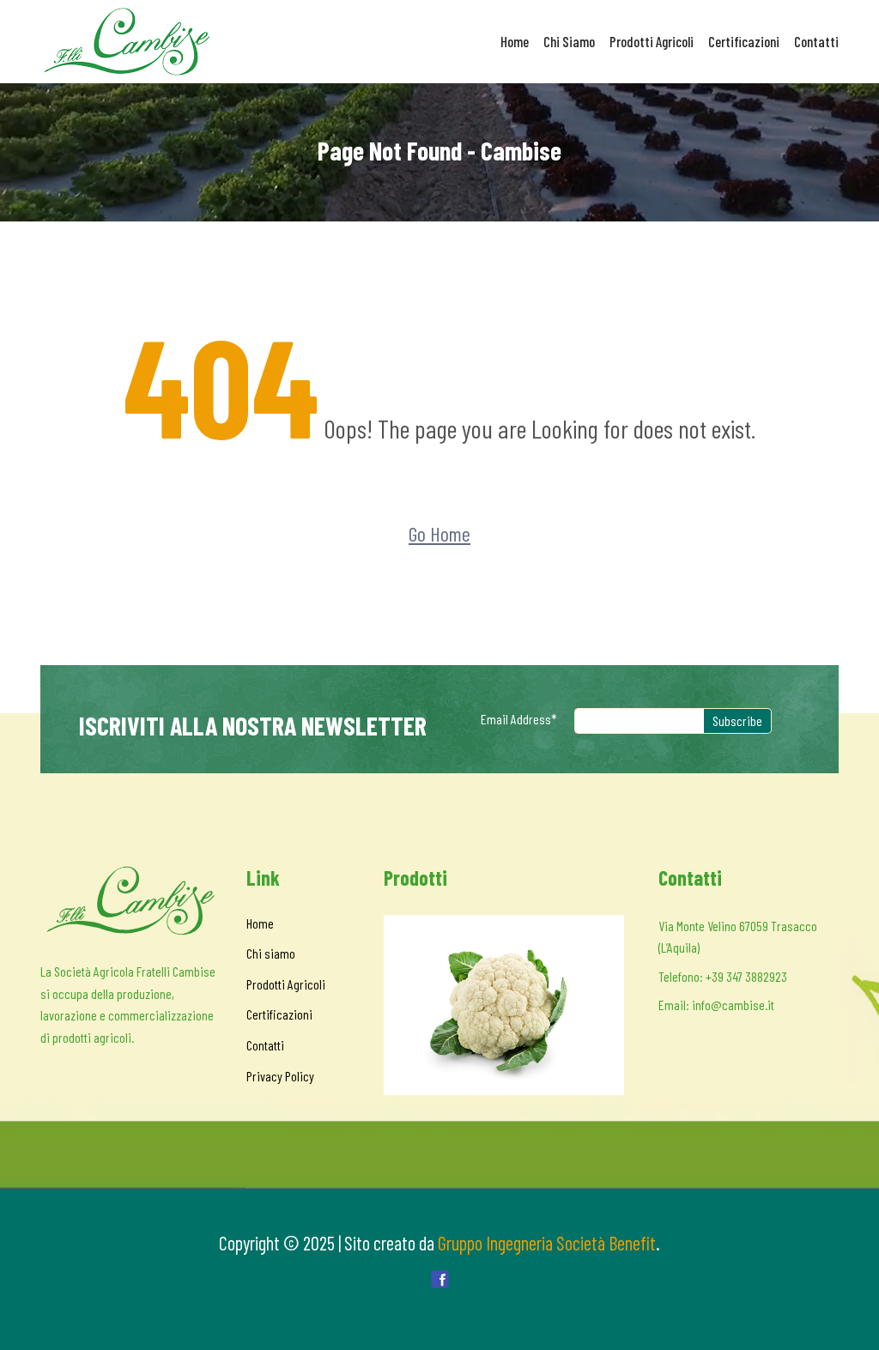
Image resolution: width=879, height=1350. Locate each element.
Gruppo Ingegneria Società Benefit (547, 1243)
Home (514, 41)
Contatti (816, 41)
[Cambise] (130, 41)
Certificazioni (743, 41)
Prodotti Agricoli (651, 41)
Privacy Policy (280, 1076)
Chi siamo (569, 41)
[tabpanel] (504, 1005)
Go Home (439, 533)
